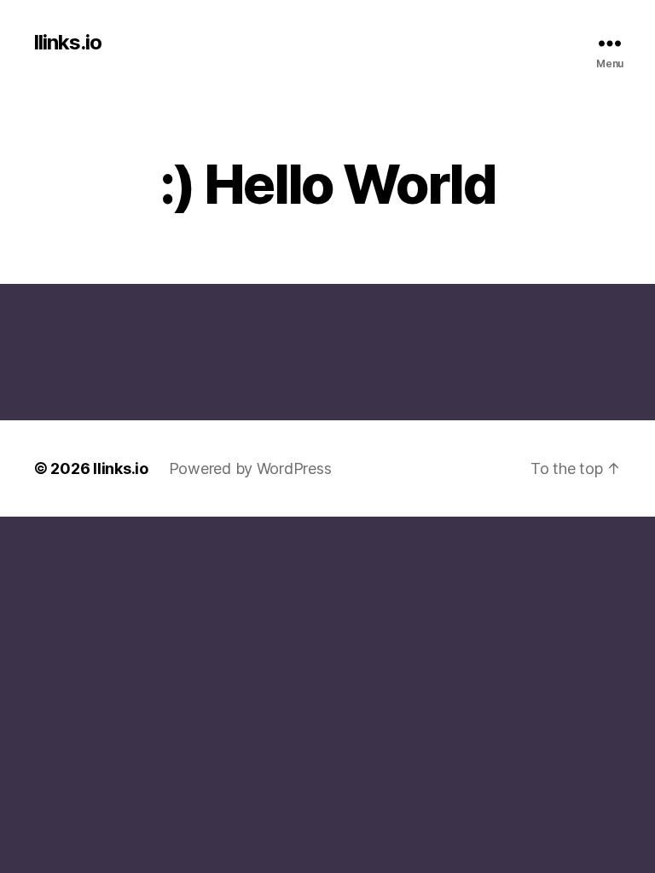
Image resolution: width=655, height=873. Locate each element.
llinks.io (67, 42)
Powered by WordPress (250, 468)
